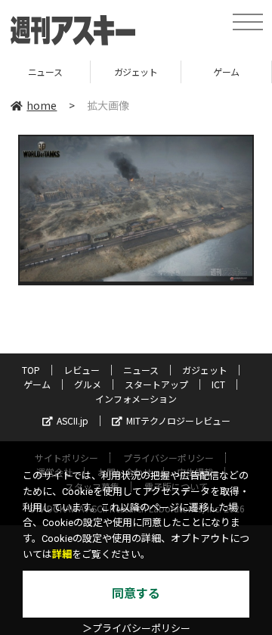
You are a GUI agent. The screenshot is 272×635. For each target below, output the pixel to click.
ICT (218, 384)
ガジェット (95, 71)
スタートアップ (156, 384)
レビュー (81, 369)
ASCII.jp (72, 420)
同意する (136, 594)
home (41, 105)
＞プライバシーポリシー (136, 628)
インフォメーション (136, 398)
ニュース (141, 369)
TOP (31, 369)
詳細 (62, 554)
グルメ (87, 384)
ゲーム (186, 71)
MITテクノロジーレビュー (178, 420)
